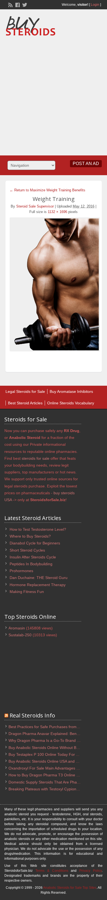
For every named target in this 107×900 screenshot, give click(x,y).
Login (95, 5)
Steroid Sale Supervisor (35, 206)
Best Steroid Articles (25, 403)
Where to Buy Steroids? (30, 536)
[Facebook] (17, 4)
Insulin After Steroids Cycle (33, 557)
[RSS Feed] (10, 4)
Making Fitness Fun (27, 591)
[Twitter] (24, 4)
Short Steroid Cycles (27, 550)
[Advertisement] (53, 93)
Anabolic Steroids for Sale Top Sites (69, 888)
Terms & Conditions (51, 871)
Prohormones (21, 571)
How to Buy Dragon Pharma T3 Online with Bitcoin (52, 775)
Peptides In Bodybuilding (31, 564)
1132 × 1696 (57, 212)
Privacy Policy (90, 871)
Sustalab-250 (20, 635)
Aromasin (17, 628)
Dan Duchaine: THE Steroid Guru (38, 577)
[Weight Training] (54, 284)
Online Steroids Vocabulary (70, 403)
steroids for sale (35, 458)
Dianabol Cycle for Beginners (35, 543)
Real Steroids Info (32, 715)
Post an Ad (86, 163)
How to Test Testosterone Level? (38, 529)
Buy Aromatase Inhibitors (71, 391)
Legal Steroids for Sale (25, 391)
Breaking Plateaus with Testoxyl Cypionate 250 (49, 789)
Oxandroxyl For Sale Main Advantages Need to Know (55, 768)
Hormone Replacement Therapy (38, 585)
